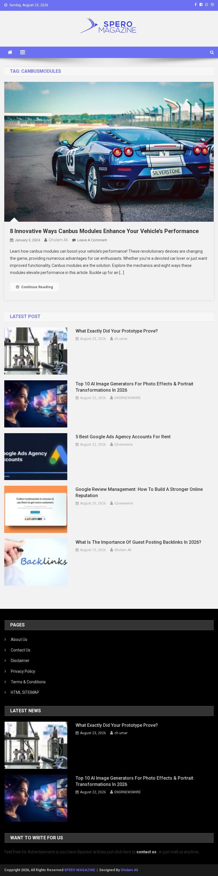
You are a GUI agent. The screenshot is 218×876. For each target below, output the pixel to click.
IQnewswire (123, 445)
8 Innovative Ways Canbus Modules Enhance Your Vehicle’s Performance (104, 231)
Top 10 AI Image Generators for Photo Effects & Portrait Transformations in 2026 (134, 387)
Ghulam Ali (58, 240)
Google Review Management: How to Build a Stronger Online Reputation (139, 492)
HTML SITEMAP (25, 692)
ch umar (120, 339)
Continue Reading (37, 287)
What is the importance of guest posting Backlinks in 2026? (138, 542)
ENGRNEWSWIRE (127, 398)
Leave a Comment (92, 240)
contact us (146, 852)
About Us (19, 639)
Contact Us (20, 650)
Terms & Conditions (28, 682)
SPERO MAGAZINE (79, 870)
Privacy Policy (23, 671)
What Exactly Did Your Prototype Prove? (117, 331)
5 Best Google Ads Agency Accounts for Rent (123, 436)
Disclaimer (20, 660)
